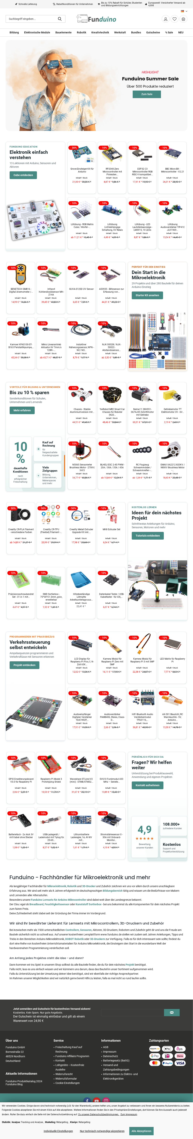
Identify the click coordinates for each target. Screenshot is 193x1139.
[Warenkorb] (183, 19)
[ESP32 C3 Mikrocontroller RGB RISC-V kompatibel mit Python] (112, 154)
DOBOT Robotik (74, 939)
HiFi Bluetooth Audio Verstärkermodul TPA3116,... (112, 717)
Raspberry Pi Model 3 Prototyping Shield (21, 780)
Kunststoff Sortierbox (88, 904)
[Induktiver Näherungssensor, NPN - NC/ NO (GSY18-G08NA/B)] (51, 330)
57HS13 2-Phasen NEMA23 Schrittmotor (172, 410)
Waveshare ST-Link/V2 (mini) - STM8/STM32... (51, 780)
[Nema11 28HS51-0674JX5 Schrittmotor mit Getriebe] (112, 394)
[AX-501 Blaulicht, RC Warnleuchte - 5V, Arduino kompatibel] (142, 700)
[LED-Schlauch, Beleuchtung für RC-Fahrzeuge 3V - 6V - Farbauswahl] (172, 700)
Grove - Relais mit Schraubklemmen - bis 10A (111, 837)
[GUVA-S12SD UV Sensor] (51, 274)
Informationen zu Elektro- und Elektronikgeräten (120, 1076)
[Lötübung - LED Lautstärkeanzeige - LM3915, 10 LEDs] (112, 210)
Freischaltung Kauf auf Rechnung (68, 1049)
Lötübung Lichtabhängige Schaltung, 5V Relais (82, 227)
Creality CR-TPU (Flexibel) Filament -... (21, 531)
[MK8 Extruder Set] (81, 515)
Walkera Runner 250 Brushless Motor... (172, 466)
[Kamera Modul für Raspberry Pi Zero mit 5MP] (82, 644)
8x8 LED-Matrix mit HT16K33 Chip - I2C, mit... (172, 662)
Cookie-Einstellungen (67, 1082)
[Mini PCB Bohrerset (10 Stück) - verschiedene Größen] (111, 579)
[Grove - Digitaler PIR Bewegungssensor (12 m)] (111, 330)
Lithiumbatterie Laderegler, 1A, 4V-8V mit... (51, 837)
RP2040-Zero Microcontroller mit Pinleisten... (82, 172)
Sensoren (86, 929)
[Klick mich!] (150, 90)
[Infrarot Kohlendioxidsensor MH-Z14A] (21, 274)
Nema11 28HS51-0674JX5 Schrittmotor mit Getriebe (112, 412)
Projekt (130, 964)
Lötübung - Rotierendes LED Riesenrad (172, 225)
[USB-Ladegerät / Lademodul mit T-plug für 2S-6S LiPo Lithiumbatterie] (21, 820)
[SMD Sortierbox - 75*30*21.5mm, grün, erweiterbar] (21, 579)
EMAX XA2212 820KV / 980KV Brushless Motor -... (142, 467)
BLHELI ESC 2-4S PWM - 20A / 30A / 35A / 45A (82, 466)
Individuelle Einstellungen (58, 1131)
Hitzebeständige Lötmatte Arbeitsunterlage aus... (51, 597)
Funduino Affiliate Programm (72, 1056)
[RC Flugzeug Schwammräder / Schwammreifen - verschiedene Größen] (112, 450)
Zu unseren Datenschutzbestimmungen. (98, 1114)
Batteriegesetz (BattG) (116, 1060)
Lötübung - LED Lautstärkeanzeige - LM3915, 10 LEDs (112, 227)
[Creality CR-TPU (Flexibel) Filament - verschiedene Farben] (21, 515)
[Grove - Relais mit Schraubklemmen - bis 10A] (111, 820)
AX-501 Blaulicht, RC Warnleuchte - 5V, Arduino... (142, 717)
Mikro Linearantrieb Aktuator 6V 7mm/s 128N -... (21, 347)
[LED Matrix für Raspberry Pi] (142, 644)
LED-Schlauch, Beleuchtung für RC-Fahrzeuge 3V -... (173, 717)
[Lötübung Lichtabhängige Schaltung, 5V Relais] (82, 210)
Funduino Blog (14, 1084)
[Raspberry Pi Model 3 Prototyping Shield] (21, 764)
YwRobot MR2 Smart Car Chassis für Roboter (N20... (82, 412)
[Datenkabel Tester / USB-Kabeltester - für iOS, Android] (81, 579)
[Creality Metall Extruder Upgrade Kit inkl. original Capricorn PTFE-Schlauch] (51, 515)
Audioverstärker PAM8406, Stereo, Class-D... (82, 717)
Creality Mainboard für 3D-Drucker (111, 531)
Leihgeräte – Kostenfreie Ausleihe (69, 1067)
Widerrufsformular (66, 1078)
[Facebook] (87, 1101)
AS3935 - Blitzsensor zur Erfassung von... (81, 290)
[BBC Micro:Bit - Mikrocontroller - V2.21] (142, 154)
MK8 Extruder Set (81, 529)
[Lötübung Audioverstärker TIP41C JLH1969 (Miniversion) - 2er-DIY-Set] (142, 210)
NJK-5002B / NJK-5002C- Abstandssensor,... (81, 347)
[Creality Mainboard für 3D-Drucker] (111, 515)
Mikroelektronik (56, 886)
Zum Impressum (128, 1114)
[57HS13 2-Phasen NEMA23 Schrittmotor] (172, 394)
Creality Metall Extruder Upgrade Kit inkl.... (51, 531)
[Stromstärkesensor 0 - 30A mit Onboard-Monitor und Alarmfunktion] (81, 820)
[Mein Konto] (166, 19)
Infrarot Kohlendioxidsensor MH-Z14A (21, 292)
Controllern (72, 929)
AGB (105, 1047)
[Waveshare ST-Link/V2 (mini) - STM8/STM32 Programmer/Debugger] (51, 764)
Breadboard (36, 904)
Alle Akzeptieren (141, 1131)
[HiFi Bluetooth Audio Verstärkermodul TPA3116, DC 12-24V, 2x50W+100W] (112, 700)
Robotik (72, 886)
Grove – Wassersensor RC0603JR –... (111, 290)
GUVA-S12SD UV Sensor (51, 289)
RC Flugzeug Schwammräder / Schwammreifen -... (112, 467)
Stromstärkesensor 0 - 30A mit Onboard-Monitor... (81, 837)
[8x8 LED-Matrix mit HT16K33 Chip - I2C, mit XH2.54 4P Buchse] (172, 644)
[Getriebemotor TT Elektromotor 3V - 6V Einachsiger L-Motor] (142, 394)
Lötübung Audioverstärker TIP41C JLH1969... (142, 227)
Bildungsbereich (113, 890)
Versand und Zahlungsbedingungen (116, 1067)
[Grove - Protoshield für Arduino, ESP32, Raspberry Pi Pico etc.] (172, 154)
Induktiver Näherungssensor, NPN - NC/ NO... (51, 347)
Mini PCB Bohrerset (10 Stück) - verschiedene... (111, 595)
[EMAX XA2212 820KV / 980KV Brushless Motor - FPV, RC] (142, 450)
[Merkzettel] (174, 19)
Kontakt (60, 1060)
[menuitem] (183, 19)
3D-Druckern (97, 939)
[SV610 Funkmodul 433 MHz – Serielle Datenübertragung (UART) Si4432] (81, 764)
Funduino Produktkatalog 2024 (24, 1081)
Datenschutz (110, 1056)
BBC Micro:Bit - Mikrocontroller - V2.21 (142, 170)
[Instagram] (106, 1101)
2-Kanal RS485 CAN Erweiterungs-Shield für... (111, 780)
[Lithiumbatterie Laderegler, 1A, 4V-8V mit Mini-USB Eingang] (51, 820)
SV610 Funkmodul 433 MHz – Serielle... (81, 780)
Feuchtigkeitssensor (57, 904)
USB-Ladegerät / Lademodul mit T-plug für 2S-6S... (21, 837)
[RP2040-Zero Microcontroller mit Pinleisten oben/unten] (82, 154)
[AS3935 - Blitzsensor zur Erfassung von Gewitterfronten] (81, 274)
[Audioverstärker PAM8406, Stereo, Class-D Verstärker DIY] (82, 700)
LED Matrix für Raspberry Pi (142, 660)
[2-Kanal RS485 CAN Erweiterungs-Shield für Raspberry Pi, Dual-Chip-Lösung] (111, 764)
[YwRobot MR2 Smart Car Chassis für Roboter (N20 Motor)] (82, 394)
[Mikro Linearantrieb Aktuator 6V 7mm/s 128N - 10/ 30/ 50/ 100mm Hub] (21, 330)
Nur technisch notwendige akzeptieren (102, 1131)
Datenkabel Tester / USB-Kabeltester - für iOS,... (81, 595)
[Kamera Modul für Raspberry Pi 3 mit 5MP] (112, 644)
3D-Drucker (89, 886)
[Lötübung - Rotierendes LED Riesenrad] (172, 210)
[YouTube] (96, 1101)
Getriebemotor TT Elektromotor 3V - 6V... (142, 410)
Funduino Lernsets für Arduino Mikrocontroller (58, 899)
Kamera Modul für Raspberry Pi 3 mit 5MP (112, 660)
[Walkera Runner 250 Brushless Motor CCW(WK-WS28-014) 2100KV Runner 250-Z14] (172, 450)
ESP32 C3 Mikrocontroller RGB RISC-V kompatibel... (112, 172)
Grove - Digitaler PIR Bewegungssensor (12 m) (111, 347)
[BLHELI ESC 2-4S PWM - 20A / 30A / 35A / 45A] (82, 450)
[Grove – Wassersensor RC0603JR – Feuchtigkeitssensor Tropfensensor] (111, 274)
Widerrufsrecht (64, 1074)
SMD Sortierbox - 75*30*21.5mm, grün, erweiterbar (21, 597)
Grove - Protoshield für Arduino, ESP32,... (172, 170)
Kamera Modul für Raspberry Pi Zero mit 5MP (82, 662)
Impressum (109, 1051)
